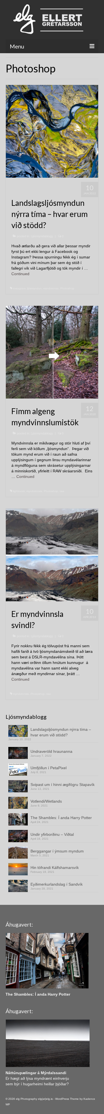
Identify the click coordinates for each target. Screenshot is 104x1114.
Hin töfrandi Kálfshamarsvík (55, 867)
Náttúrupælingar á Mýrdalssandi (36, 1073)
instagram (19, 288)
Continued (20, 274)
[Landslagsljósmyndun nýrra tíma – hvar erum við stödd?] (52, 131)
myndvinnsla (34, 491)
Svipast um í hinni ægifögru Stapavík (63, 784)
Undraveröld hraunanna (51, 751)
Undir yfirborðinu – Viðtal (52, 834)
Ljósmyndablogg (42, 236)
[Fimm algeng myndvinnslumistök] (52, 352)
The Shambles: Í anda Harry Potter (61, 817)
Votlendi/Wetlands (46, 801)
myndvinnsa (51, 288)
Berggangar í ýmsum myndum (57, 851)
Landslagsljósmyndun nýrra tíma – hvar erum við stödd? (61, 732)
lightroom (19, 491)
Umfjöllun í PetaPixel (49, 768)
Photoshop (67, 288)
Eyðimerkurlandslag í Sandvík (57, 884)
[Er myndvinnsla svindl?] (52, 554)
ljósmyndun (34, 288)
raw (62, 491)
